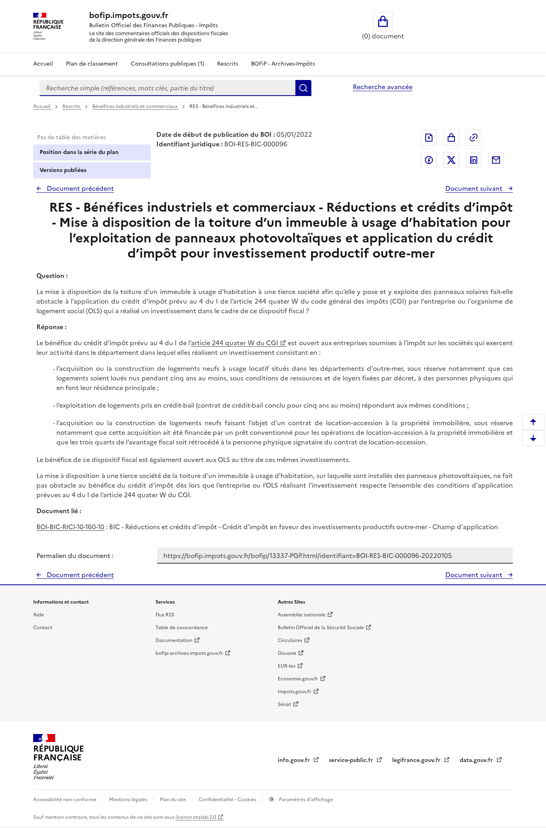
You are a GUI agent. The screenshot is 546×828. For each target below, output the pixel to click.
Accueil (43, 64)
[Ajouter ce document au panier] (451, 138)
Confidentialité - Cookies (228, 799)
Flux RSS (164, 614)
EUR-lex (286, 666)
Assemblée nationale (301, 614)
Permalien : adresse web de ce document (474, 138)
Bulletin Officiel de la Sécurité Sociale (321, 627)
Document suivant (474, 188)
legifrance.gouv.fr (417, 760)
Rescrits (227, 64)
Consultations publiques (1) (167, 64)
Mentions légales (128, 799)
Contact (42, 627)
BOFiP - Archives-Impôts (283, 64)
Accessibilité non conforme (65, 799)
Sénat (284, 704)
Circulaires (290, 640)
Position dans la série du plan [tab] (79, 152)
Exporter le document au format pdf (429, 138)
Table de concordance (181, 627)
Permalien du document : (75, 555)
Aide (38, 614)
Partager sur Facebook (429, 160)
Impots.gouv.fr (294, 691)
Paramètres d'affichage (305, 799)
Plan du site (173, 799)
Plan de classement (92, 64)
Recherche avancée (382, 87)
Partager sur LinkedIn (474, 160)
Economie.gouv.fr (298, 678)
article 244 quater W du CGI (234, 343)
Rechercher (303, 88)
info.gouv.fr (294, 760)
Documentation (173, 640)
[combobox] (167, 88)
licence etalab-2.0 (195, 817)
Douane (287, 653)
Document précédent (79, 188)
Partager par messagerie (496, 160)
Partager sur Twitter (451, 160)
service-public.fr (352, 760)
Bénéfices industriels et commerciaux (135, 106)
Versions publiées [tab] (63, 170)
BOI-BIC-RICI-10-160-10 (70, 527)
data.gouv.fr (477, 760)
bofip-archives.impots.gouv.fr (189, 653)
